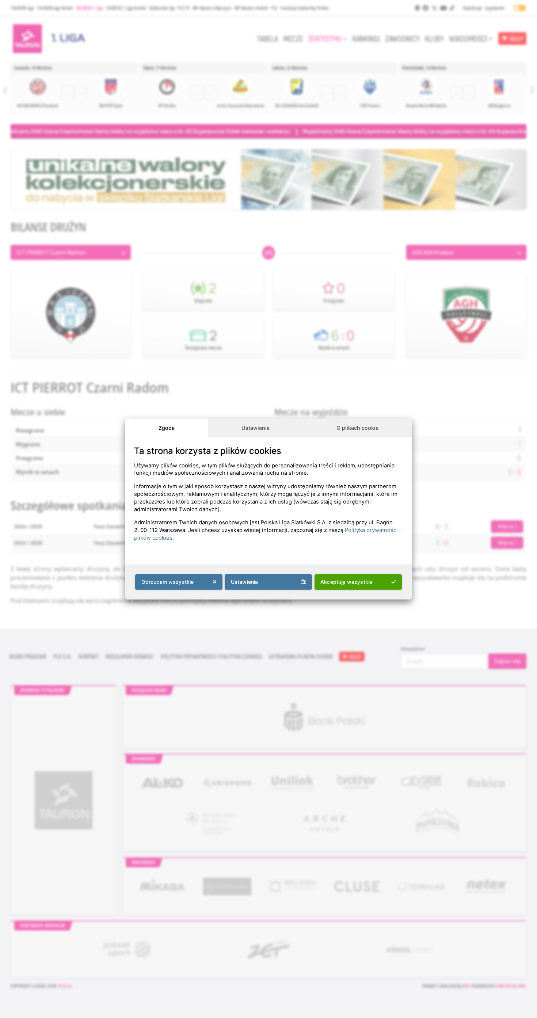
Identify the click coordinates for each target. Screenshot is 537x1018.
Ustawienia (255, 428)
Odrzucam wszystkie (167, 582)
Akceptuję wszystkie (346, 582)
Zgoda (167, 428)
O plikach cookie (357, 428)
